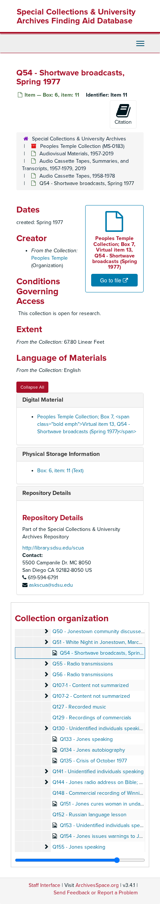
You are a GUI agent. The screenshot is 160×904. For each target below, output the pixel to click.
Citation (123, 122)
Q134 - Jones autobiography (92, 750)
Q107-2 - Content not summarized (91, 696)
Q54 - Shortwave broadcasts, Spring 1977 (107, 653)
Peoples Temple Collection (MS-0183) (82, 146)
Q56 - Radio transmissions (82, 674)
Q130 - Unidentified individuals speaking (98, 728)
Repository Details (46, 493)
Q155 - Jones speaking (78, 847)
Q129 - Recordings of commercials (91, 718)
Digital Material (42, 400)
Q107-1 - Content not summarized (90, 685)
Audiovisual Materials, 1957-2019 (76, 153)
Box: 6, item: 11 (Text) (60, 470)
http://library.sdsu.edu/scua (53, 548)
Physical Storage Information (61, 454)
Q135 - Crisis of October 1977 (93, 761)
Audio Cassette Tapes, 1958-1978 (77, 176)
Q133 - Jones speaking (86, 739)
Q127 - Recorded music (79, 707)
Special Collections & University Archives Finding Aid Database (76, 16)
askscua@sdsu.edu (51, 585)
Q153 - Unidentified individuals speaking (106, 825)
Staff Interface (44, 885)
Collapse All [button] (32, 387)
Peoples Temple (49, 258)
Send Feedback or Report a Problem (96, 893)
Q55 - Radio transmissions (82, 664)
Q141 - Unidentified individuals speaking (98, 771)
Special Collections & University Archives (79, 139)
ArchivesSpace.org (97, 885)
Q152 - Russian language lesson (89, 814)
